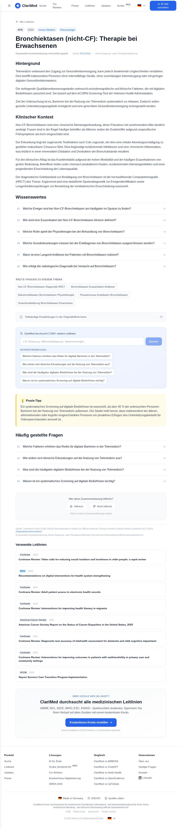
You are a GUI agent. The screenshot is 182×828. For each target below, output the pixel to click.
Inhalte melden (109, 811)
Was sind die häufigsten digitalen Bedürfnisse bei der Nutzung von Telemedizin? (67, 372)
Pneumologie (67, 29)
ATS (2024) (85, 53)
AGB (68, 811)
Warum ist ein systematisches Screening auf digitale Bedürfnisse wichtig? (63, 380)
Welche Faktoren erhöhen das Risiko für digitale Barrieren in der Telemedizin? (66, 356)
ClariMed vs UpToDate (106, 783)
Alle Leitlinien (27, 21)
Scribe (123, 5)
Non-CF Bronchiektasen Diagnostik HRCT (41, 286)
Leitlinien (90, 5)
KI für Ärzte (55, 761)
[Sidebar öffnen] (9, 5)
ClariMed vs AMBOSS (106, 761)
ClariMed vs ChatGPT (106, 766)
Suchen (153, 341)
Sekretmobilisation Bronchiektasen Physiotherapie (46, 294)
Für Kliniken (57, 5)
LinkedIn (147, 777)
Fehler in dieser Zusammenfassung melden (91, 513)
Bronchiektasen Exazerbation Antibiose (93, 286)
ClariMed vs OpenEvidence (109, 778)
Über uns (144, 761)
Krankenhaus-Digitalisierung (65, 778)
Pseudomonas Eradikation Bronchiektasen (104, 294)
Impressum (93, 811)
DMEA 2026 (55, 783)
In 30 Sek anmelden (163, 5)
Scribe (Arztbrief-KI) (63, 766)
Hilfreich (78, 506)
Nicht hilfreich (104, 506)
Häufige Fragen (147, 766)
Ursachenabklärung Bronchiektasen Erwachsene (45, 303)
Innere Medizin (47, 29)
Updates (106, 5)
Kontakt (143, 772)
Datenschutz (79, 811)
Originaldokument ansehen (29, 531)
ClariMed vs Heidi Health (108, 772)
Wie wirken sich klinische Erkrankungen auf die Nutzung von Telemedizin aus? (66, 364)
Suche (42, 5)
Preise (75, 5)
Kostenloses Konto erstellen (89, 722)
